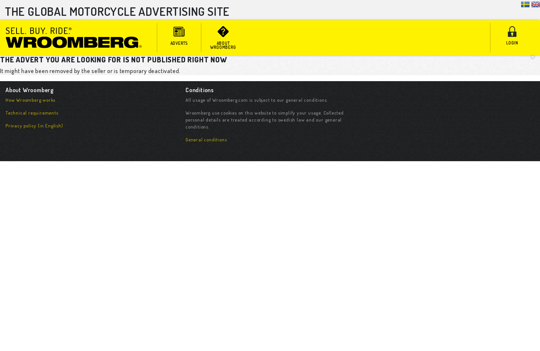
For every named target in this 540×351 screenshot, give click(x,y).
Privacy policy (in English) (34, 126)
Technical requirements (32, 113)
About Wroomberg (223, 45)
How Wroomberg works (30, 100)
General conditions (206, 139)
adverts (179, 43)
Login (512, 43)
